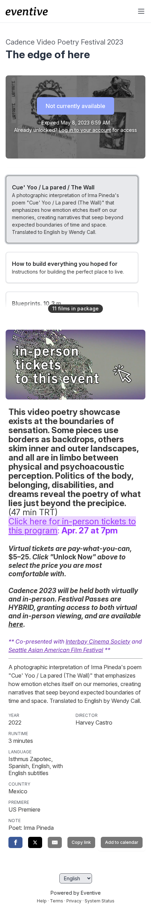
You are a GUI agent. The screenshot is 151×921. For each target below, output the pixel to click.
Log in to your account (85, 130)
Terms (56, 900)
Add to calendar (121, 842)
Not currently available (75, 105)
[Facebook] (15, 842)
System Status (99, 900)
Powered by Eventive (76, 893)
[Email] (55, 842)
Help (42, 900)
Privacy (73, 900)
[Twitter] (35, 842)
